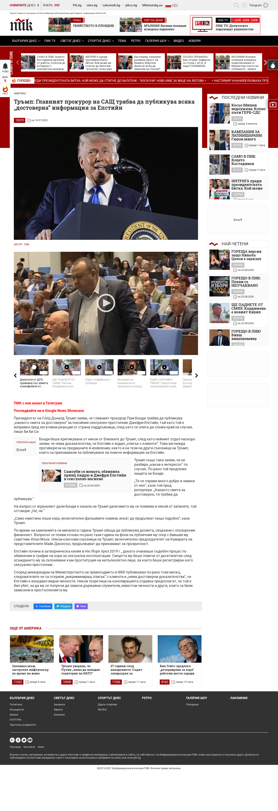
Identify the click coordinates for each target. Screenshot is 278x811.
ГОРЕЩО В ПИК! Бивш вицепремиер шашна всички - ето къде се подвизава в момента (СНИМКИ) (246, 334)
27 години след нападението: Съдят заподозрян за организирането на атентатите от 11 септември (126, 669)
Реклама (15, 746)
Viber (83, 606)
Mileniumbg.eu (152, 5)
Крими (14, 714)
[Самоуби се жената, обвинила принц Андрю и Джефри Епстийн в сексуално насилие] (51, 476)
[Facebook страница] (18, 740)
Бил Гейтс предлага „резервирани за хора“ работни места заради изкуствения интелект (178, 669)
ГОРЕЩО (24, 80)
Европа (58, 709)
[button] (265, 62)
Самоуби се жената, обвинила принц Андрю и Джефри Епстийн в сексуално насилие (95, 475)
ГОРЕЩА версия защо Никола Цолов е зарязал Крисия (246, 255)
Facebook (45, 606)
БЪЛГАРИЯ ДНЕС (24, 41)
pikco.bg (131, 5)
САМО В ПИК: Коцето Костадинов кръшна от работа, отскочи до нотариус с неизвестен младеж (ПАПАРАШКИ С (248, 159)
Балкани (59, 714)
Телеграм (54, 403)
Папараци (192, 704)
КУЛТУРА (15, 719)
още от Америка (26, 628)
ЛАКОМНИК (239, 698)
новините (18, 5)
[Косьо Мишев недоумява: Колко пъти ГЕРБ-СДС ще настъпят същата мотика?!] (219, 113)
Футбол (102, 709)
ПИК (26, 244)
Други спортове (107, 704)
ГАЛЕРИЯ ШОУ (155, 41)
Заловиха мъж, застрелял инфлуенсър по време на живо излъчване (30, 669)
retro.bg (92, 5)
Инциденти (17, 709)
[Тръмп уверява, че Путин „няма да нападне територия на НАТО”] (81, 649)
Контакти (29, 746)
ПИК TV (50, 41)
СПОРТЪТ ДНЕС (99, 41)
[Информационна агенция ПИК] (21, 24)
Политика (16, 704)
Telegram (65, 606)
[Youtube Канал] (29, 740)
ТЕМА (122, 41)
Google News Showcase (64, 410)
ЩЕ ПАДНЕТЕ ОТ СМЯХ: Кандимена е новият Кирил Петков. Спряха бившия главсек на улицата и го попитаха (248, 308)
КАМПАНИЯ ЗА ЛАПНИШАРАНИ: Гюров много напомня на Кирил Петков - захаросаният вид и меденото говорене (248, 135)
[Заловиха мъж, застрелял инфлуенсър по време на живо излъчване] (32, 649)
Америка (20, 93)
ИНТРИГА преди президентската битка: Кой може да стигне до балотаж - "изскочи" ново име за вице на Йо (247, 184)
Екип (41, 746)
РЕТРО (135, 41)
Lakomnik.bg (111, 5)
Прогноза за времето (23, 724)
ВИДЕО (179, 41)
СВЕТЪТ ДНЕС (70, 41)
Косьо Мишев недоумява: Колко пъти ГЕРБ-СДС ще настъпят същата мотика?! (248, 108)
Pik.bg (77, 5)
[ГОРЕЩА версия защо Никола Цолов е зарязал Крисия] (219, 260)
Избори (195, 41)
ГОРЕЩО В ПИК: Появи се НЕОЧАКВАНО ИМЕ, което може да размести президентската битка (247, 281)
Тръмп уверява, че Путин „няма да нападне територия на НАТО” (80, 669)
